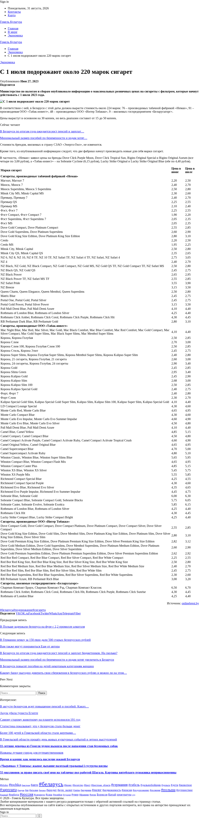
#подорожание (23, 610)
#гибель (134, 785)
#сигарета (39, 610)
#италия (33, 790)
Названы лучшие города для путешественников (31, 752)
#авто (34, 785)
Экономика (15, 35)
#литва (76, 790)
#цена (93, 794)
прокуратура (124, 794)
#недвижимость (111, 790)
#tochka (15, 785)
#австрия (26, 785)
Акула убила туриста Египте (19, 713)
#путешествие (184, 790)
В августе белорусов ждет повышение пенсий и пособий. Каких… (44, 706)
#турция (67, 795)
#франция (84, 795)
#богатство (77, 785)
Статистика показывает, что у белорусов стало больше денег (40, 726)
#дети (174, 785)
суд (133, 795)
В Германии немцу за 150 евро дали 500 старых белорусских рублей (45, 639)
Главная (13, 28)
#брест (87, 785)
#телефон (57, 794)
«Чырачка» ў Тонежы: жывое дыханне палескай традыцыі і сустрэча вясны (54, 766)
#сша (49, 794)
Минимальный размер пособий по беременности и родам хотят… (43, 138)
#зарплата (8, 789)
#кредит (51, 790)
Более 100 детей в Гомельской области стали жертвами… (38, 732)
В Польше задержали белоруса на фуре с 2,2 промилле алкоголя (42, 626)
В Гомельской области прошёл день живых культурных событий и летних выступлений (58, 739)
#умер (75, 794)
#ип (27, 790)
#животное (185, 785)
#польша (168, 790)
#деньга (165, 785)
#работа (14, 794)
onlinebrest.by (190, 603)
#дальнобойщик (151, 785)
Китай (112, 794)
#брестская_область (100, 785)
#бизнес (68, 785)
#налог (97, 790)
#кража (42, 790)
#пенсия (127, 790)
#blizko (4, 785)
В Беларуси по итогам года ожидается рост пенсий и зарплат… (42, 131)
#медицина (86, 790)
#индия (20, 790)
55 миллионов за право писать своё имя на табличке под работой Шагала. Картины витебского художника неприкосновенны (88, 772)
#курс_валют (65, 790)
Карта (12, 15)
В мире (12, 32)
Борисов (102, 794)
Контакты (14, 11)
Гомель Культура (11, 21)
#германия (119, 785)
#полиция (155, 790)
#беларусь (6, 610)
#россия (26, 794)
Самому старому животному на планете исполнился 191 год (40, 719)
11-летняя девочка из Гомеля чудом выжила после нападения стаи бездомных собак (59, 746)
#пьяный (4, 795)
